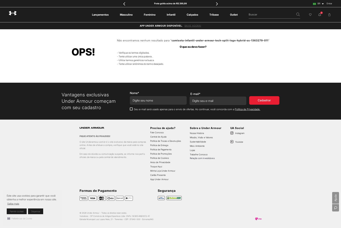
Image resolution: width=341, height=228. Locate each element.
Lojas (192, 150)
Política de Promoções (161, 153)
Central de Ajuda (158, 136)
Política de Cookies (159, 158)
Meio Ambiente (197, 146)
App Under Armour (159, 179)
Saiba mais (13, 203)
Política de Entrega (159, 145)
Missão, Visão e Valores (201, 137)
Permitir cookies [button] (17, 211)
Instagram (239, 133)
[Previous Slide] (124, 4)
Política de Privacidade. (247, 109)
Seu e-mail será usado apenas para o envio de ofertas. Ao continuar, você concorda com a (197, 109)
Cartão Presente (158, 175)
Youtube (239, 142)
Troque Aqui (156, 166)
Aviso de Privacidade (160, 162)
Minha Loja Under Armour (162, 170)
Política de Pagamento (161, 149)
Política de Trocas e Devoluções (165, 141)
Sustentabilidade (198, 141)
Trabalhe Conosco (199, 154)
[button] (20, 218)
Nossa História (197, 133)
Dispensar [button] (35, 211)
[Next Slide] (217, 4)
